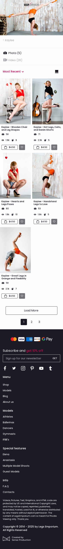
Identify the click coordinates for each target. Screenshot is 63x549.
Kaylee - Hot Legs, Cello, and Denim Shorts (47, 128)
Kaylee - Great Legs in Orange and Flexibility (13, 277)
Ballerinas (8, 422)
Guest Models (11, 471)
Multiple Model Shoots (16, 466)
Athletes (8, 416)
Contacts (8, 492)
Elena (6, 454)
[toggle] (5, 5)
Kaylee (9, 40)
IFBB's (6, 439)
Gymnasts (9, 434)
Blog (5, 396)
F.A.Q (6, 486)
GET (54, 358)
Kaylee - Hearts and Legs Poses (12, 203)
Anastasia (9, 460)
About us (8, 402)
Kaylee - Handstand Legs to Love (45, 203)
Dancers (8, 428)
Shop (6, 384)
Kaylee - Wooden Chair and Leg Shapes (14, 128)
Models (7, 390)
